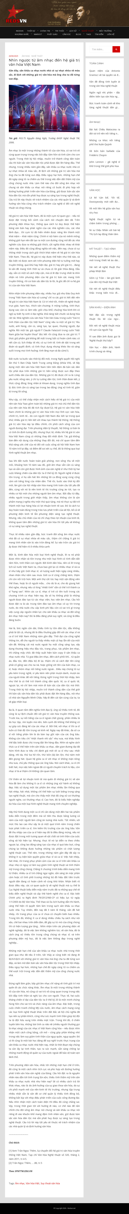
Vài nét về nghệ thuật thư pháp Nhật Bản (104, 269)
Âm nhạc (20, 1183)
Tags (88, 34)
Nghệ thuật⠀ (88, 31)
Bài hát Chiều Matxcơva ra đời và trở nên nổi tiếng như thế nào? (104, 132)
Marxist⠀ (38, 34)
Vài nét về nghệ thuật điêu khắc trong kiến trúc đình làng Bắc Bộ (104, 291)
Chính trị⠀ (45, 31)
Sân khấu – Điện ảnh (102, 307)
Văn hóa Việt (32, 1183)
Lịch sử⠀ (73, 31)
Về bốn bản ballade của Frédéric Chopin (104, 153)
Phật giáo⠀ (53, 34)
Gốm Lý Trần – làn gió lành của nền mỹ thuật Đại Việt (104, 279)
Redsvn (19, 31)
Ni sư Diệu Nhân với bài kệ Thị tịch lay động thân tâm (104, 232)
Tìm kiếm (99, 34)
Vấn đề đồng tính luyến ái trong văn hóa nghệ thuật (104, 83)
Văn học (94, 190)
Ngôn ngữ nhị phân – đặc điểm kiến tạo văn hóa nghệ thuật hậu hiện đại (104, 95)
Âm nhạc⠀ (26, 56)
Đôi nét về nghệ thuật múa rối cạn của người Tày (104, 327)
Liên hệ (110, 34)
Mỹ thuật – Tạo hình (102, 248)
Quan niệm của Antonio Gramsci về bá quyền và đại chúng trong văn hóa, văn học (104, 73)
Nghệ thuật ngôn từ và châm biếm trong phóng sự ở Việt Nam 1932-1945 (104, 221)
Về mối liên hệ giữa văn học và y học (104, 210)
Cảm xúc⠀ (67, 34)
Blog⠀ (79, 34)
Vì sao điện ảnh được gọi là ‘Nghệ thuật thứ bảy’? (104, 338)
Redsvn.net (71, 1208)
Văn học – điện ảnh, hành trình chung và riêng (104, 349)
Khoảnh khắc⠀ (22, 34)
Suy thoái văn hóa (50, 1183)
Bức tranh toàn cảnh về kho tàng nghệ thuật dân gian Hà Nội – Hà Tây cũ (104, 105)
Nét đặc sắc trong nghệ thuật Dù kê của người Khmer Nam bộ (104, 317)
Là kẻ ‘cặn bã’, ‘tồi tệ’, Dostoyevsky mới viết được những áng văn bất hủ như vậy (104, 200)
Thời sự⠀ (31, 31)
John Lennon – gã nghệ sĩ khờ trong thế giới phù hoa (104, 163)
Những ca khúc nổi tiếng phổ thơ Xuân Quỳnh (104, 142)
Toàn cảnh (96, 63)
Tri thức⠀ (60, 31)
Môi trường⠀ (106, 31)
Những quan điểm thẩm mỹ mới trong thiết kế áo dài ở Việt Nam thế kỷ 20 (104, 258)
